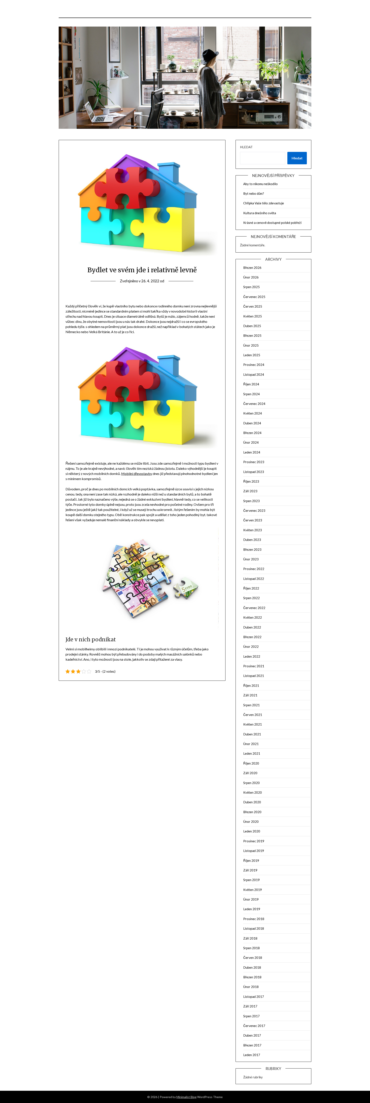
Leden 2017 (251, 1055)
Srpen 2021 (251, 705)
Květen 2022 (252, 617)
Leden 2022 (251, 656)
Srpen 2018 (251, 948)
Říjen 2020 (251, 763)
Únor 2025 (251, 345)
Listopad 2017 (253, 996)
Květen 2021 (252, 724)
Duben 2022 (252, 627)
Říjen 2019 (251, 860)
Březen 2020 (252, 812)
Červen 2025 (252, 306)
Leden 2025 (251, 355)
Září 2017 (250, 1006)
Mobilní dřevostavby (136, 473)
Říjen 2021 (251, 685)
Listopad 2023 (253, 472)
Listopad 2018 (253, 928)
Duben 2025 (252, 326)
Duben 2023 (252, 540)
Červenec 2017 (254, 1026)
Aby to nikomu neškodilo (260, 184)
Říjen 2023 (251, 481)
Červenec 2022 (254, 608)
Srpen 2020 (251, 783)
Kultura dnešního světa (259, 213)
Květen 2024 (252, 413)
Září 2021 (250, 695)
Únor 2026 (251, 277)
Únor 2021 (251, 744)
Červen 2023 (252, 520)
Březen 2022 (252, 637)
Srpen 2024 (251, 394)
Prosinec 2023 (253, 462)
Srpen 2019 (251, 880)
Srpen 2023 (251, 501)
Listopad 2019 (253, 851)
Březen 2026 (252, 267)
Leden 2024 (251, 452)
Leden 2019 (251, 909)
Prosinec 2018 (253, 919)
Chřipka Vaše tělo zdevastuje (263, 203)
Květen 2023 (252, 530)
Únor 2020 (251, 821)
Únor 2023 (251, 559)
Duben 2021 (252, 734)
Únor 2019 (251, 899)
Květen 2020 (252, 792)
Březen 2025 (252, 335)
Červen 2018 (252, 957)
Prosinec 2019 (253, 841)
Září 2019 (250, 870)
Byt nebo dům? (253, 193)
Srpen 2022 (251, 598)
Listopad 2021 (253, 676)
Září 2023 (250, 491)
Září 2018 (250, 938)
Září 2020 (250, 773)
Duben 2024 (252, 423)
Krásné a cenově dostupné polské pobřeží (272, 222)
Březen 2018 (252, 977)
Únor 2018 (251, 987)
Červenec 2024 (254, 404)
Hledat (246, 147)
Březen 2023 (252, 549)
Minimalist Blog (186, 1097)
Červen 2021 (252, 715)
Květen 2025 (252, 316)
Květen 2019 (252, 890)
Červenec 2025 (254, 297)
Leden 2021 (251, 753)
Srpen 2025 (251, 287)
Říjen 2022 (251, 588)
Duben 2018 (252, 967)
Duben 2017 (252, 1035)
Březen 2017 (252, 1045)
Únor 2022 (251, 646)
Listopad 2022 (253, 579)
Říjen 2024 (251, 384)
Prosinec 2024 (253, 365)
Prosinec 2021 (253, 666)
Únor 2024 (251, 442)
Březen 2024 (252, 433)
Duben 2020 (252, 802)
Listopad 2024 (253, 374)
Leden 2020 (251, 831)
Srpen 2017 (251, 1016)
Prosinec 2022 (253, 569)
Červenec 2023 (254, 510)
